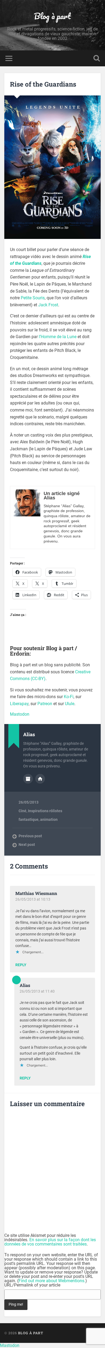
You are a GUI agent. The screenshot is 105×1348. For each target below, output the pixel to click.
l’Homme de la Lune (57, 336)
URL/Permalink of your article (32, 1285)
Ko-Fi (69, 696)
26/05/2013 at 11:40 (37, 991)
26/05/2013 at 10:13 (32, 899)
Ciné (22, 811)
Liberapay (19, 703)
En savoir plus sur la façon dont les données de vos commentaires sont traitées (50, 1242)
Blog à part (52, 16)
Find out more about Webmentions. (52, 1280)
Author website (40, 779)
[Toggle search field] (96, 58)
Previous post (30, 836)
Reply (20, 965)
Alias (25, 985)
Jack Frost (48, 304)
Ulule (69, 703)
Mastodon (19, 714)
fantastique (28, 819)
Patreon (44, 703)
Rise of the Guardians (43, 84)
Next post (27, 844)
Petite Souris (33, 297)
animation (49, 819)
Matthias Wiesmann (36, 893)
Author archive (28, 779)
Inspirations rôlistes (45, 811)
